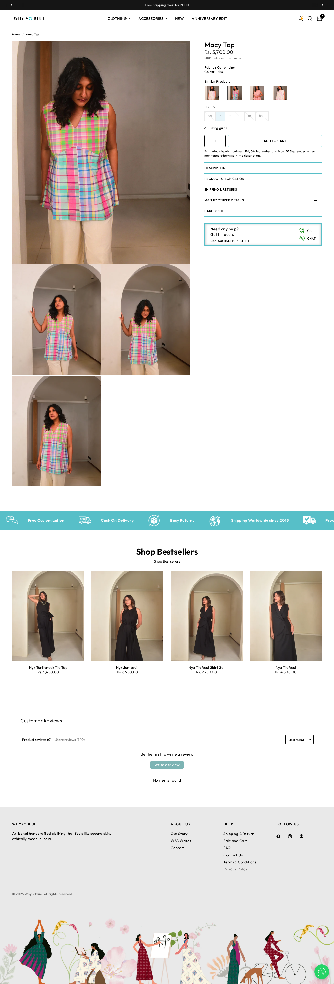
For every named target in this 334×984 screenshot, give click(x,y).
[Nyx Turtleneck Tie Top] (48, 616)
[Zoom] (179, 51)
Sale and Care (235, 840)
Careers (178, 847)
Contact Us (233, 855)
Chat (311, 238)
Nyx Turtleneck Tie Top (48, 667)
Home (16, 34)
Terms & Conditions (239, 862)
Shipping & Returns (220, 189)
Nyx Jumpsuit (127, 667)
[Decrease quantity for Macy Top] (208, 141)
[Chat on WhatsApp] (321, 971)
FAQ (227, 847)
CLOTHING (117, 18)
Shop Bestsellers (167, 561)
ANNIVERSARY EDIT (209, 18)
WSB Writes (181, 840)
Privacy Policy (235, 869)
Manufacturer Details (224, 200)
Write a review (167, 764)
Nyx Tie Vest (286, 667)
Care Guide (214, 211)
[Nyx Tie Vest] (286, 616)
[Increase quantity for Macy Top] (221, 141)
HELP (228, 824)
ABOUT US (180, 824)
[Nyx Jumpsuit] (127, 616)
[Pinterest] (305, 836)
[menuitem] (119, 18)
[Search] (310, 18)
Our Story (179, 833)
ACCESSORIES (151, 18)
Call (311, 230)
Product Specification (224, 179)
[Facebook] (281, 836)
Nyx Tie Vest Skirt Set (207, 667)
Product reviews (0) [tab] (36, 739)
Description (214, 168)
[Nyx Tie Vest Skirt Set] (207, 616)
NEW (179, 18)
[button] (212, 93)
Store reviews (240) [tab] (70, 739)
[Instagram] (293, 836)
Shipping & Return (238, 833)
